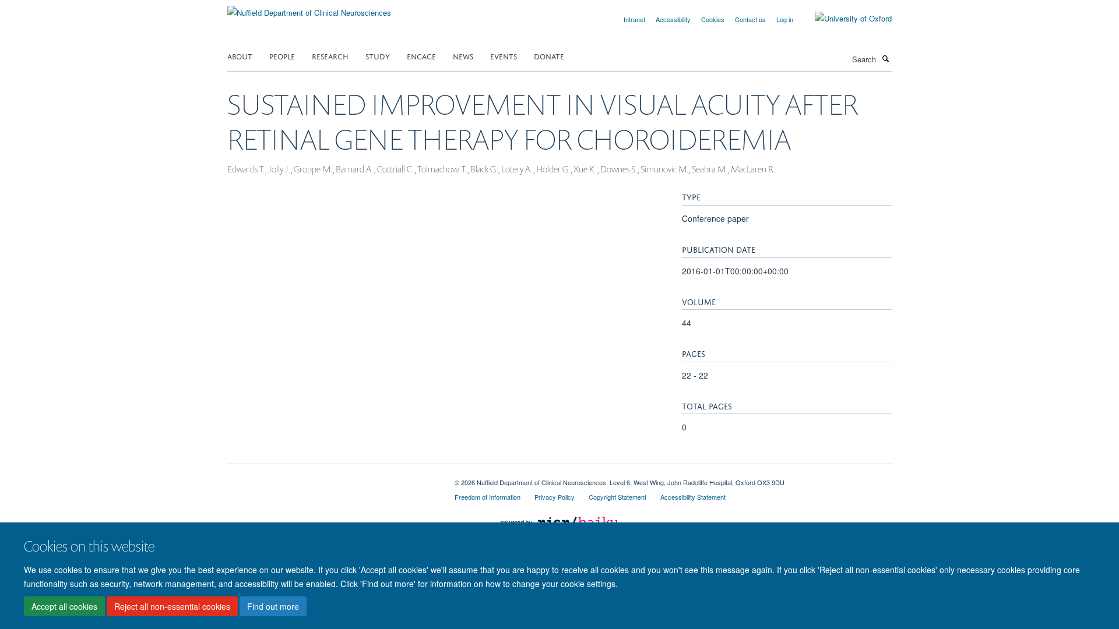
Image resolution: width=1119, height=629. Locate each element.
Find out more (273, 606)
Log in (784, 19)
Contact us (750, 19)
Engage (421, 55)
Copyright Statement (617, 496)
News (463, 55)
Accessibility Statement (693, 496)
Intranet (634, 19)
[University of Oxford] (844, 19)
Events (503, 55)
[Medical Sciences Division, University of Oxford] (332, 478)
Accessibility (673, 19)
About (239, 55)
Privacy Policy (554, 496)
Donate (549, 55)
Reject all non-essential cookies (172, 606)
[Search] (885, 58)
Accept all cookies (64, 606)
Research (330, 55)
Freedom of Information (487, 496)
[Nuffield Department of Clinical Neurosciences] (309, 8)
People (282, 55)
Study (377, 55)
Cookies (712, 19)
